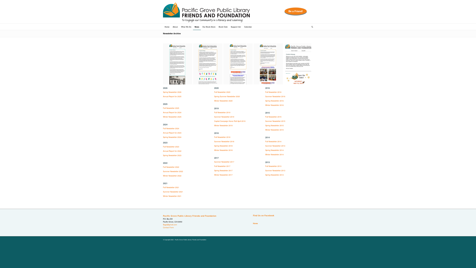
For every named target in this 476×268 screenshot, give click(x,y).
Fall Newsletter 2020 (222, 92)
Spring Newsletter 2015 (274, 125)
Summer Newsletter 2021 (173, 191)
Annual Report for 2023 (172, 133)
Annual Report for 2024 (172, 112)
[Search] (311, 27)
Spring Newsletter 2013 (274, 175)
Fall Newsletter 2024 (171, 128)
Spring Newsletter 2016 (274, 101)
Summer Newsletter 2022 (173, 171)
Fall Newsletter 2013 (273, 166)
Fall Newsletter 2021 (171, 187)
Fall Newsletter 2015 (273, 117)
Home (255, 223)
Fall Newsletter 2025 (171, 108)
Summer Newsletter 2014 (275, 146)
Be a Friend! (295, 11)
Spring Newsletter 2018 (223, 146)
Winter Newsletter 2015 (274, 130)
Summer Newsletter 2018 (224, 141)
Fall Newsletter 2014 (273, 141)
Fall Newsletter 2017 (222, 166)
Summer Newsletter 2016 (275, 96)
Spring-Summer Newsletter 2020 (227, 96)
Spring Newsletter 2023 (172, 155)
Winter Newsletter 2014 (274, 154)
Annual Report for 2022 (172, 151)
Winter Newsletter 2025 (172, 117)
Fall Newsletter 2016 (273, 92)
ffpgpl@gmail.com (170, 224)
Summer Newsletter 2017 (224, 162)
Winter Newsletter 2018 (223, 150)
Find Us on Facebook (263, 215)
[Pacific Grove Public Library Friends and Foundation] (206, 13)
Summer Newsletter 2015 (275, 121)
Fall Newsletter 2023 (171, 146)
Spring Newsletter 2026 (172, 92)
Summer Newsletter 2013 (275, 170)
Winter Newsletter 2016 (274, 105)
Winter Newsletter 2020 (223, 101)
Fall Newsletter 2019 (222, 112)
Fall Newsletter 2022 (171, 167)
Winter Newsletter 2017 (223, 175)
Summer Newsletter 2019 (224, 117)
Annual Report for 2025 (172, 96)
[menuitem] (167, 27)
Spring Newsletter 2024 (172, 137)
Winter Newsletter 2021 (172, 196)
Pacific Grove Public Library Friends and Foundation (189, 216)
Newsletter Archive (172, 33)
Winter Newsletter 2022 (172, 175)
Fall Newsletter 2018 (222, 137)
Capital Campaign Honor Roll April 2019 (229, 121)
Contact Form (168, 227)
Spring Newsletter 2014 (274, 150)
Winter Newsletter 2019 (223, 125)
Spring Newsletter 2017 (223, 170)
